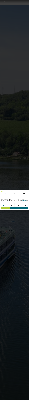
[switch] (11, 205)
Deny (5, 208)
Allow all (24, 208)
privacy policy (24, 200)
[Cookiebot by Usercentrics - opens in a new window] (25, 191)
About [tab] (24, 193)
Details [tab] (14, 193)
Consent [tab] (5, 193)
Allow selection (14, 208)
